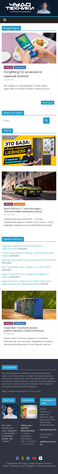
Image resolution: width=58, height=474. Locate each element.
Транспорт (19, 204)
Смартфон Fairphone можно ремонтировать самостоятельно (24, 329)
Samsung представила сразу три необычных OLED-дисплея (29, 260)
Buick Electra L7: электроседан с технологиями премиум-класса (23, 210)
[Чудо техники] (29, 2)
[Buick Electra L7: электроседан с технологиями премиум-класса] (29, 173)
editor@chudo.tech (48, 429)
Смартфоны (20, 67)
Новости (8, 67)
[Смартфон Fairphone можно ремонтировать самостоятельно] (29, 292)
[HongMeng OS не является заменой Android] (29, 34)
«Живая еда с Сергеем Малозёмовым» (28, 428)
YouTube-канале (7, 437)
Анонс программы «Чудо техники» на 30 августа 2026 (26, 267)
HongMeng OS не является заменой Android (23, 74)
